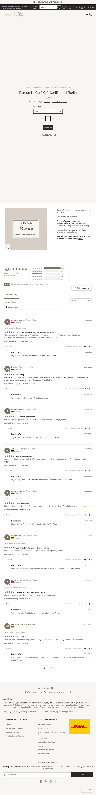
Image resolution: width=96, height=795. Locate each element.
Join (82, 775)
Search (8, 724)
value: (37, 107)
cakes (57, 707)
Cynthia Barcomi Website (15, 736)
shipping (47, 102)
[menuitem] (73, 7)
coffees (67, 707)
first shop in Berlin (20, 705)
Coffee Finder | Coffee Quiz (15, 728)
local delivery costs (59, 102)
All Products (36, 87)
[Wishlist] (64, 7)
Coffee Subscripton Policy (46, 742)
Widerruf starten (43, 754)
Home (28, 87)
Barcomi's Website (12, 732)
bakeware (83, 707)
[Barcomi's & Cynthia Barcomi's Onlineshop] (13, 14)
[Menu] (87, 14)
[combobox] (48, 7)
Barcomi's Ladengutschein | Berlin (17, 341)
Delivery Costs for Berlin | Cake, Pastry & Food (51, 733)
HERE (80, 239)
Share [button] (9, 347)
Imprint (40, 746)
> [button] (56, 668)
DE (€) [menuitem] (92, 7)
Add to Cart (48, 128)
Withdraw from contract (46, 750)
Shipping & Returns (44, 728)
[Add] (53, 118)
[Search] (59, 7)
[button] (85, 347)
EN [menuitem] (87, 7)
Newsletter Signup (44, 724)
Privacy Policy (42, 738)
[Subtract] (42, 118)
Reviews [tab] (9, 295)
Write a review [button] (83, 288)
